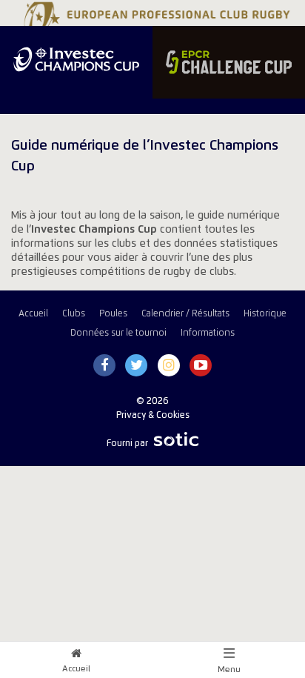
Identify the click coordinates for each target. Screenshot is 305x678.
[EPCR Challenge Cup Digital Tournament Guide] (228, 62)
